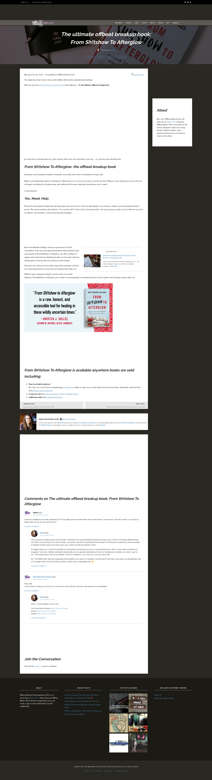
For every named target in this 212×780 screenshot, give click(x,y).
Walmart (69, 394)
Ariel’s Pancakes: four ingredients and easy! (82, 701)
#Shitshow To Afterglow (117, 57)
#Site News (91, 57)
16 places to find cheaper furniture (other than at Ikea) (38, 407)
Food (160, 23)
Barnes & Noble (59, 394)
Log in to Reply (31, 526)
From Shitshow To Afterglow (87, 423)
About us (24, 2)
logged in (38, 666)
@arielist (102, 425)
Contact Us (86, 771)
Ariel (111, 50)
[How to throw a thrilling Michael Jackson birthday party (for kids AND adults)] (138, 743)
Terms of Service (97, 771)
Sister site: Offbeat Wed (41, 2)
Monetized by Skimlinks (121, 771)
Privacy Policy (108, 771)
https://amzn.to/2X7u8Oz (47, 611)
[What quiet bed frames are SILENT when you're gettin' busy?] (118, 703)
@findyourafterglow (69, 419)
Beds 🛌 (176, 23)
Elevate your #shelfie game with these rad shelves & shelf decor (126, 407)
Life (136, 23)
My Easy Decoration (42, 577)
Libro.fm (59, 397)
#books (101, 57)
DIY (168, 23)
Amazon (48, 394)
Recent (118, 23)
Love (144, 23)
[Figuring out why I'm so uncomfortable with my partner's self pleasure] (118, 723)
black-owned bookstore (43, 390)
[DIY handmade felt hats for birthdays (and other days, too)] (138, 723)
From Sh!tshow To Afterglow (51, 85)
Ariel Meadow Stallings (126, 423)
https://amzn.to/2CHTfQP (46, 614)
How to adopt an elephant (74, 714)
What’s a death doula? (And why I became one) (83, 710)
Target (76, 394)
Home (128, 23)
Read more (113, 266)
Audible (50, 397)
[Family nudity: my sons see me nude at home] (138, 703)
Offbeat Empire (46, 425)
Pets (152, 23)
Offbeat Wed (171, 122)
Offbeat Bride (61, 423)
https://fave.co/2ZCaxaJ (59, 608)
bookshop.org (68, 387)
